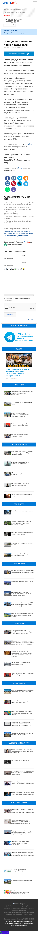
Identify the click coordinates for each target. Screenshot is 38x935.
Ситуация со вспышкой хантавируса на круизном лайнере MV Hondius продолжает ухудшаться (22, 832)
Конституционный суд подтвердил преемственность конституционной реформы (22, 713)
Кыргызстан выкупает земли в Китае (22, 581)
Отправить (10, 315)
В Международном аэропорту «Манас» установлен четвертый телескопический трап (21, 593)
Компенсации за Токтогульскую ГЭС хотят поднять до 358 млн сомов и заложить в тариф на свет (22, 604)
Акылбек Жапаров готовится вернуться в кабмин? (19, 435)
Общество (14, 30)
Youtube (12, 21)
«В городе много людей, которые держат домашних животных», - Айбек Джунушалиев (21, 523)
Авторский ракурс (15, 9)
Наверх (31, 319)
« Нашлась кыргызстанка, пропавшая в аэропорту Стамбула (17, 231)
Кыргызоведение (9, 12)
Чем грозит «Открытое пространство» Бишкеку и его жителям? (22, 733)
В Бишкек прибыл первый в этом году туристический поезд (18, 212)
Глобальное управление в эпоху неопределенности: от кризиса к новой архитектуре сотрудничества (22, 724)
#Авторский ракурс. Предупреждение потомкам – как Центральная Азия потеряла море (22, 773)
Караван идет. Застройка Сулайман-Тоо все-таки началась (22, 554)
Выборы (6, 9)
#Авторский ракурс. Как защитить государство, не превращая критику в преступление (22, 783)
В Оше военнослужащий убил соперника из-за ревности (20, 462)
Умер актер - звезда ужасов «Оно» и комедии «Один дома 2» (22, 533)
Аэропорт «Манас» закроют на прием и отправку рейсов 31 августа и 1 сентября (22, 615)
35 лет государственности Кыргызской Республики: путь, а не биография (22, 690)
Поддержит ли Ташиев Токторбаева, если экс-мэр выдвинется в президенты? (22, 393)
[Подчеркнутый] (10, 269)
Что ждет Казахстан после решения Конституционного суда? (22, 701)
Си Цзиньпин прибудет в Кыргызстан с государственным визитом (22, 424)
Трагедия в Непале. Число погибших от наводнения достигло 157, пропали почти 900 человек (22, 453)
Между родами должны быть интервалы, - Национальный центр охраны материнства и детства (21, 821)
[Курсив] (7, 269)
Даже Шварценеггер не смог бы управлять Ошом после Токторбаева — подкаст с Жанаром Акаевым (18, 372)
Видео (24, 9)
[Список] (21, 269)
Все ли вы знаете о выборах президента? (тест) (19, 870)
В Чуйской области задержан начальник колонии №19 (20, 484)
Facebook (9, 21)
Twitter (6, 21)
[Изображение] (15, 269)
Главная (6, 30)
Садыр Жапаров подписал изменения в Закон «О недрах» (22, 674)
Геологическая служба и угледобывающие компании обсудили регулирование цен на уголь (22, 632)
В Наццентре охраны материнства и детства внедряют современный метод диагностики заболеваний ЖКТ (22, 854)
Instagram (15, 21)
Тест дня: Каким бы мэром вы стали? (22, 880)
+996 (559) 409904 (14, 244)
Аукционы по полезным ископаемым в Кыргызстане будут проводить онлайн (22, 571)
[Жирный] (5, 269)
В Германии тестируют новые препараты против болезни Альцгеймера (20, 843)
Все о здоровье (21, 12)
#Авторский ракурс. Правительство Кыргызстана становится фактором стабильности (22, 751)
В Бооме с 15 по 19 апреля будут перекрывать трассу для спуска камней (17, 208)
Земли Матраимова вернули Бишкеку (22, 511)
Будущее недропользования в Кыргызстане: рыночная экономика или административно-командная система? (21, 654)
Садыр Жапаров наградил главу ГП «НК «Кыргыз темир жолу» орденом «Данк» (19, 203)
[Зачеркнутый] (13, 269)
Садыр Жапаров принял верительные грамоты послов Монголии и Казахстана (20, 414)
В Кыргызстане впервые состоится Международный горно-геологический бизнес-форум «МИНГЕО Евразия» (22, 642)
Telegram (18, 21)
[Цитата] (18, 269)
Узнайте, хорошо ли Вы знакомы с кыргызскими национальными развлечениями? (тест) (21, 892)
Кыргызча (7, 15)
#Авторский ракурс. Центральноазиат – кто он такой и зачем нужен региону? (22, 793)
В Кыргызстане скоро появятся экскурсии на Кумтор (20, 663)
